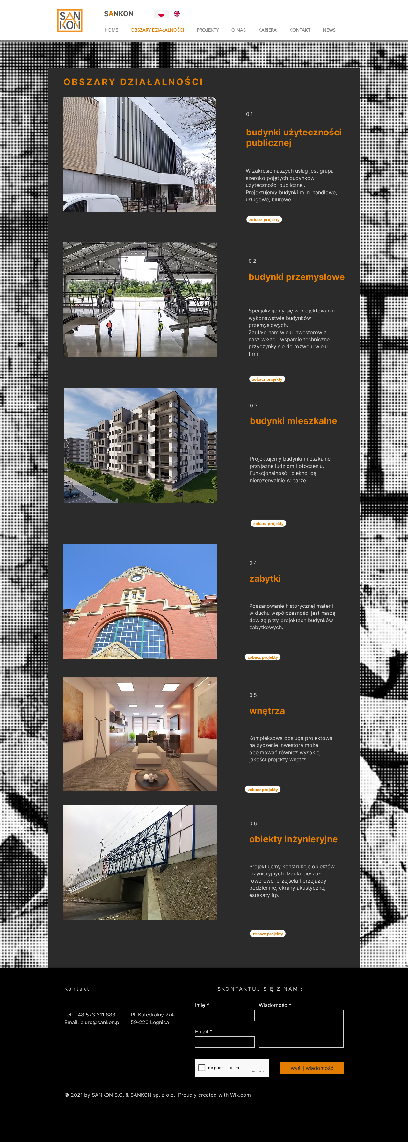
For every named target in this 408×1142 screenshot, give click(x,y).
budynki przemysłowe (297, 276)
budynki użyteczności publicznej (294, 137)
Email (201, 1031)
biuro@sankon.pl (100, 1022)
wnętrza (267, 710)
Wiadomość (273, 1005)
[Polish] (161, 14)
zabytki (265, 578)
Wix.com (240, 1095)
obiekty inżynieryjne (293, 839)
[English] (177, 14)
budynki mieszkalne (293, 420)
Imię (200, 1005)
